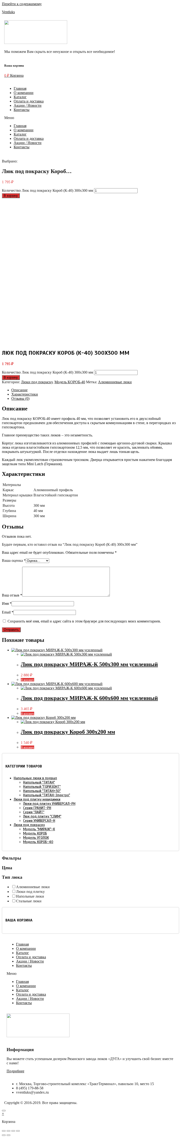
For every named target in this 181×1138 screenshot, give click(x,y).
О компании (23, 93)
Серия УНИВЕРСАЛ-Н (39, 820)
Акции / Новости (27, 105)
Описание (19, 390)
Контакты (21, 110)
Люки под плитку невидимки (37, 799)
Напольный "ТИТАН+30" (42, 791)
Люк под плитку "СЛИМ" (42, 816)
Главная (20, 88)
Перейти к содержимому (22, 4)
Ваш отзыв (12, 595)
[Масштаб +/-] (18, 1131)
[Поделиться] (8, 1131)
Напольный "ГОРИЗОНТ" (42, 786)
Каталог (20, 97)
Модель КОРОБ (35, 833)
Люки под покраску (37, 382)
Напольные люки (30, 896)
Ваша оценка (14, 560)
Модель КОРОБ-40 (69, 382)
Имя (7, 603)
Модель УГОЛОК (36, 837)
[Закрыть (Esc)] (4, 1131)
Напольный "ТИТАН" (39, 782)
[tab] (95, 390)
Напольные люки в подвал (35, 778)
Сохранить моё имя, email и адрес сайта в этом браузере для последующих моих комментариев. (84, 621)
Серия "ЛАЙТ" (33, 812)
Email (7, 612)
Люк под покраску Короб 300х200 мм (68, 732)
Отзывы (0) (20, 398)
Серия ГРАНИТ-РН (37, 808)
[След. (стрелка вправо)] (8, 1135)
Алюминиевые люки (115, 382)
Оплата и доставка (29, 101)
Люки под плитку (30, 892)
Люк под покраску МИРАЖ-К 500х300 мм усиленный (89, 664)
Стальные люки (28, 901)
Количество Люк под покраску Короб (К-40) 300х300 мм (47, 190)
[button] (90, 118)
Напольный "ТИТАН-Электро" (46, 795)
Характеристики (24, 394)
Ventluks (8, 12)
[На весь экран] (13, 1131)
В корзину (11, 195)
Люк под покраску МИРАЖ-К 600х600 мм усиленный (89, 698)
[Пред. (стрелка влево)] (4, 1135)
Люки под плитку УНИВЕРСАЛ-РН (49, 803)
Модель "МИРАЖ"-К (39, 829)
